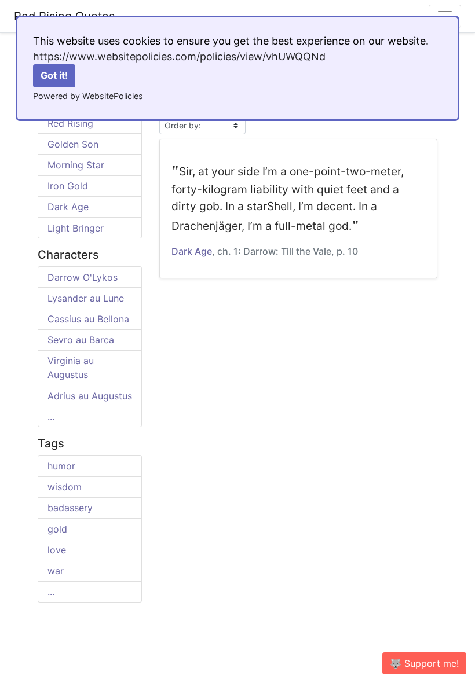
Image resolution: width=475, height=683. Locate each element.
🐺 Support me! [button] (424, 663)
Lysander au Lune (86, 298)
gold (57, 529)
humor (61, 466)
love (57, 550)
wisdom (65, 487)
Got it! (54, 75)
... (51, 417)
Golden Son (73, 144)
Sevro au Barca (81, 340)
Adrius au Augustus (90, 396)
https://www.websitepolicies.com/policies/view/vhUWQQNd (179, 56)
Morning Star (76, 165)
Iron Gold (68, 186)
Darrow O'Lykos (83, 277)
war (56, 570)
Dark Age (68, 206)
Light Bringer (76, 228)
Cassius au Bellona (88, 319)
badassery (70, 507)
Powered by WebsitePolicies (88, 96)
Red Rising (70, 123)
